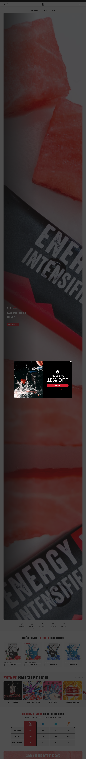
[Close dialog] (71, 362)
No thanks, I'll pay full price (58, 388)
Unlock (57, 385)
